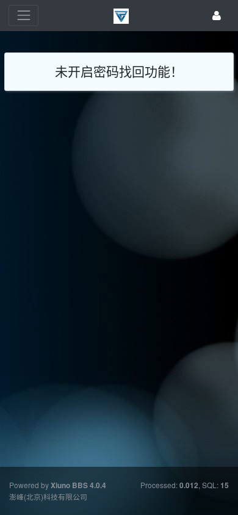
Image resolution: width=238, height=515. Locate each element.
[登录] (216, 15)
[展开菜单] (23, 15)
